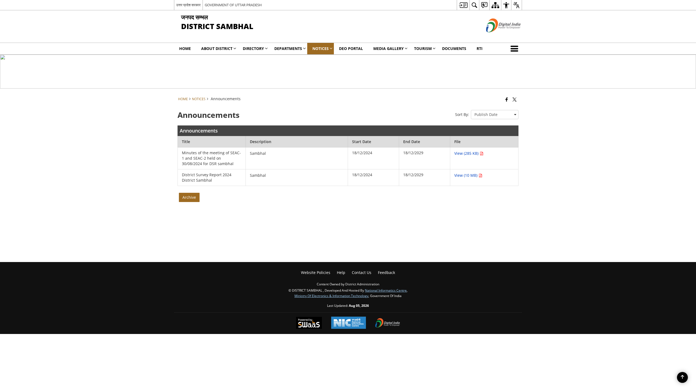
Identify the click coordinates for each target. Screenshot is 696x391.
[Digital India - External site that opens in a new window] (496, 36)
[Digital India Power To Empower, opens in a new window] (387, 323)
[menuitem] (463, 5)
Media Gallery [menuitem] (388, 48)
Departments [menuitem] (288, 48)
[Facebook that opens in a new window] (506, 99)
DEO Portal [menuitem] (351, 48)
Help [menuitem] (341, 272)
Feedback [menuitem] (386, 272)
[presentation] (494, 114)
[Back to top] (682, 377)
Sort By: (462, 114)
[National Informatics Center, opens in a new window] (348, 323)
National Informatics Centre (386, 290)
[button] (515, 48)
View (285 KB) (467, 153)
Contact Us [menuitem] (361, 272)
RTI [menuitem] (480, 48)
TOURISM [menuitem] (423, 48)
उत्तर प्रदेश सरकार (188, 4)
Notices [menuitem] (320, 48)
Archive (189, 197)
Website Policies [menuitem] (315, 272)
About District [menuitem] (216, 48)
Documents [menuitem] (454, 48)
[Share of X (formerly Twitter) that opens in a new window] (514, 99)
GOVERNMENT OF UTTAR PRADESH (233, 4)
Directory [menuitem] (253, 48)
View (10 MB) (466, 175)
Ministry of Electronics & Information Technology (331, 296)
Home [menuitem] (185, 48)
